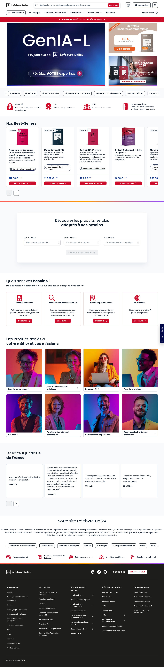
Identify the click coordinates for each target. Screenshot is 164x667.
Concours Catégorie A (143, 597)
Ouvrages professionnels (17, 609)
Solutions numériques (69, 545)
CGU (104, 606)
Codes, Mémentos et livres (17, 597)
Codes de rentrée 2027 (55, 12)
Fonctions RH (44, 624)
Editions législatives (78, 611)
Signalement (107, 610)
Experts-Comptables (47, 608)
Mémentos (11, 600)
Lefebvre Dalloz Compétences (77, 605)
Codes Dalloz (155, 93)
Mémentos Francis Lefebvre (108, 93)
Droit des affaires (135, 93)
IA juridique (15, 93)
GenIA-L (10, 592)
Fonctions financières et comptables (48, 614)
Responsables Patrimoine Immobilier (49, 634)
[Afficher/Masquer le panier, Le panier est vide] (155, 5)
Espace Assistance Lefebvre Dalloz (78, 616)
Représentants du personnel (50, 628)
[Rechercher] (112, 5)
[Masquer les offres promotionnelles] (161, 19)
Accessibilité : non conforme (113, 631)
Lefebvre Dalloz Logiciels (80, 599)
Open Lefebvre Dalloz (79, 629)
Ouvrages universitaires (123, 545)
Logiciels (10, 639)
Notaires (42, 604)
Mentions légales (109, 601)
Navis (142, 545)
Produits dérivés (13, 648)
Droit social (30, 93)
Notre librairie (76, 633)
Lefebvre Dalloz (77, 595)
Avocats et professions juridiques (48, 593)
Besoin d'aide (148, 12)
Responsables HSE (46, 619)
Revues (87, 545)
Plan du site (106, 597)
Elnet (153, 545)
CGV (104, 615)
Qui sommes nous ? (110, 592)
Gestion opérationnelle (101, 302)
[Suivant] (16, 193)
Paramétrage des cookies (112, 626)
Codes (9, 605)
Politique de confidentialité (108, 620)
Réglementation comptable (77, 93)
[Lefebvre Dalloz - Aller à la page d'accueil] (17, 5)
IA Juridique (34, 12)
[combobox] (77, 5)
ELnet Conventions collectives (141, 611)
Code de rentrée (140, 592)
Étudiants (110, 12)
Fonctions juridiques (46, 599)
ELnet (9, 634)
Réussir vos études (50, 93)
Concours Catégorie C (143, 606)
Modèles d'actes (13, 643)
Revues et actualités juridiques (15, 619)
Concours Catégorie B (142, 601)
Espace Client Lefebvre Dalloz (80, 623)
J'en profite (98, 19)
